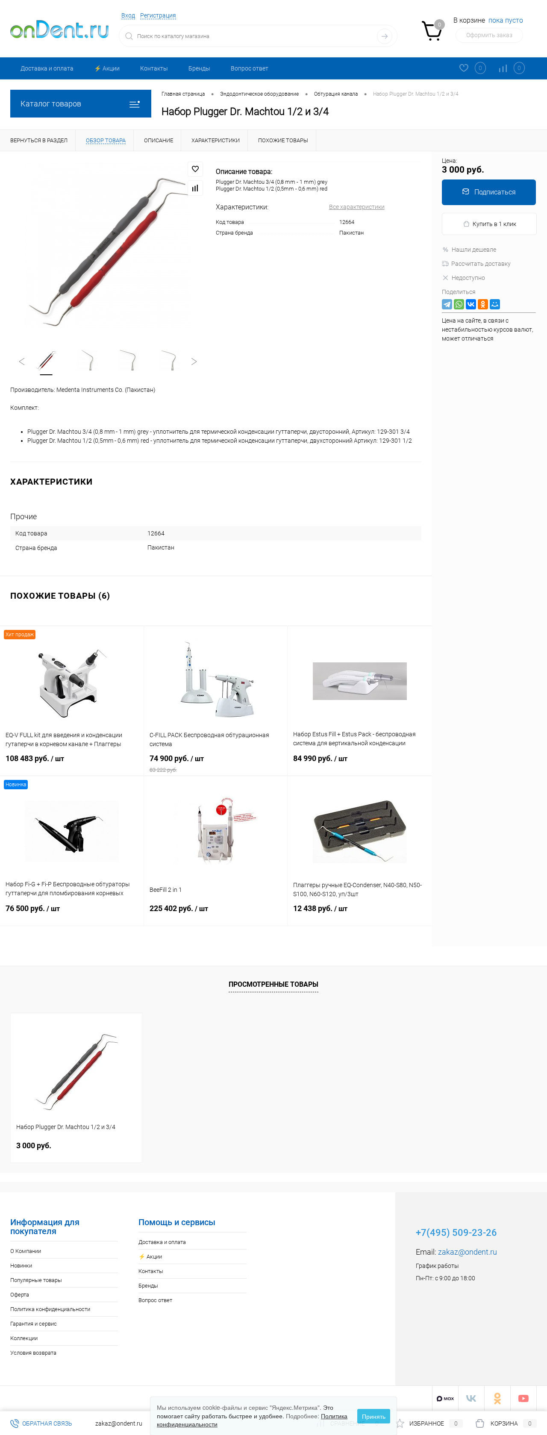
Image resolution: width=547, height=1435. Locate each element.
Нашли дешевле (474, 249)
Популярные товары (36, 1280)
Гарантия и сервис (33, 1323)
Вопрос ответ (249, 68)
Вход (128, 15)
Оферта (19, 1294)
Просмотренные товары (273, 984)
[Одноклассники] (483, 304)
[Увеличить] (107, 245)
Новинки (21, 1265)
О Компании (25, 1251)
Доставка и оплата (47, 68)
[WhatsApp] (459, 304)
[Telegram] (447, 304)
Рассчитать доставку (481, 263)
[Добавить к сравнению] (195, 188)
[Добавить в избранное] (195, 169)
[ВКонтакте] (471, 304)
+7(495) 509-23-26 (456, 1232)
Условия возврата (33, 1353)
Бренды (199, 68)
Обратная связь (46, 1423)
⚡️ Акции (107, 68)
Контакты (154, 68)
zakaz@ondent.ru (467, 1251)
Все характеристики (357, 206)
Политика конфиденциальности (50, 1309)
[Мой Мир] (495, 304)
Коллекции (24, 1338)
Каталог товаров (51, 103)
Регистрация (158, 15)
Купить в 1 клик (494, 224)
